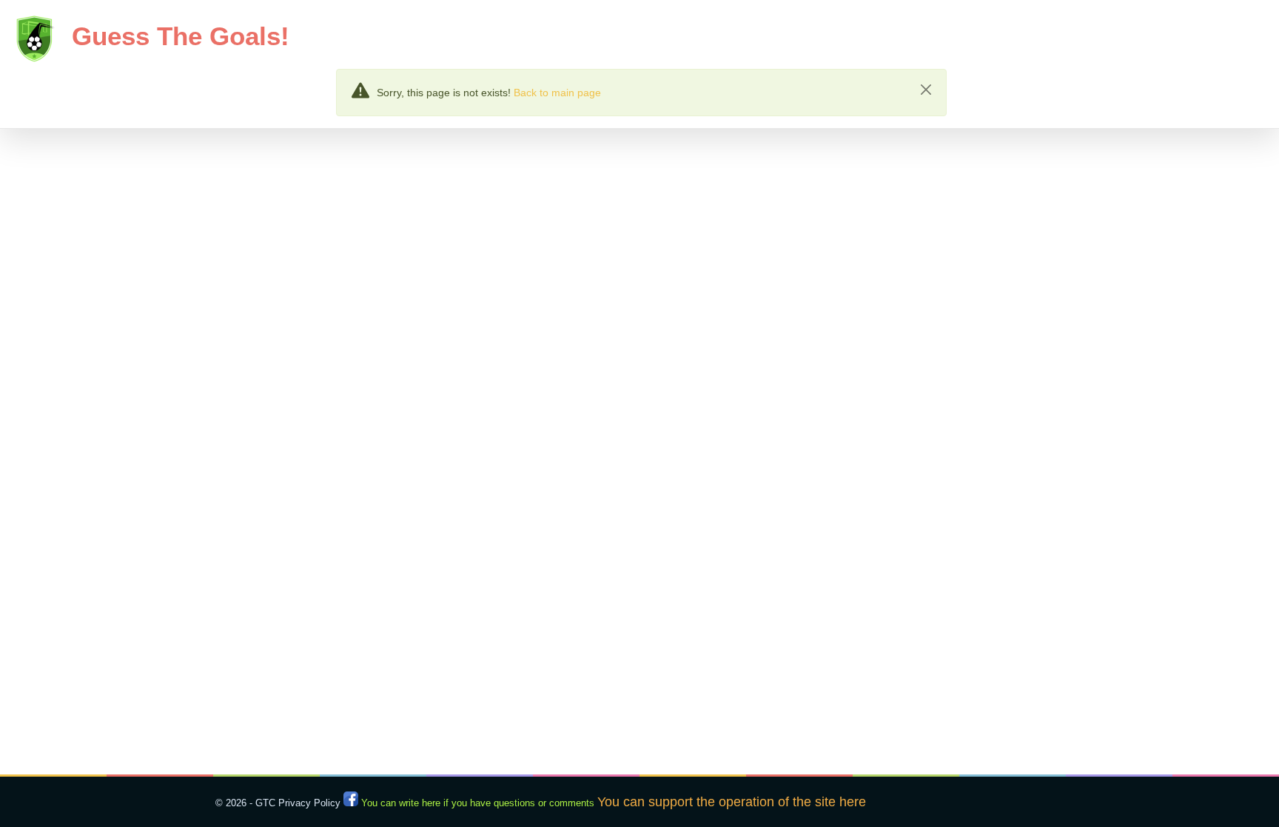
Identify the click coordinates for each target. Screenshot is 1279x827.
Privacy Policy (309, 802)
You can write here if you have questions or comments (477, 802)
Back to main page (557, 92)
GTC (265, 802)
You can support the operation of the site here (731, 801)
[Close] (926, 90)
